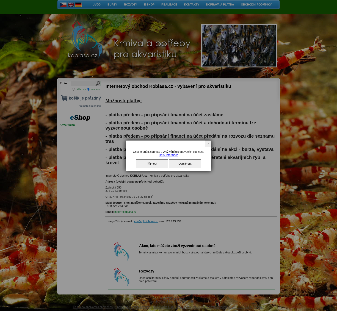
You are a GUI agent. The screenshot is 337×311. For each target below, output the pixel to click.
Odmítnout (185, 163)
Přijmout (152, 163)
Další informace (168, 155)
